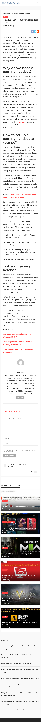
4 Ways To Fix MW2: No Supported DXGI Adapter (19, 506)
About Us (36, 719)
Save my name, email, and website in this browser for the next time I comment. (20, 451)
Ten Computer (13, 719)
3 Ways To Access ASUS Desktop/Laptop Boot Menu (16, 678)
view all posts (20, 397)
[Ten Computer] (11, 3)
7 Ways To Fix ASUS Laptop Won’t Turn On (14, 663)
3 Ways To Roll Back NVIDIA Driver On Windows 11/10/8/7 (18, 669)
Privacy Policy (30, 719)
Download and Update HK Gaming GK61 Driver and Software (19, 655)
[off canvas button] (33, 3)
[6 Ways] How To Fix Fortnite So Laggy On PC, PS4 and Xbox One (19, 576)
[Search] (37, 3)
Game (6, 17)
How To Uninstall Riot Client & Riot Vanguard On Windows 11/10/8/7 (19, 529)
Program (11, 522)
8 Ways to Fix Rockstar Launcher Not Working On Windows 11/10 (19, 623)
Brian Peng (9, 26)
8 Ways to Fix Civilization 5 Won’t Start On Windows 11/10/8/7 (20, 600)
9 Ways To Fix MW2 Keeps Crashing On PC (17, 554)
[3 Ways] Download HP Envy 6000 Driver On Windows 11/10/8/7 (20, 701)
